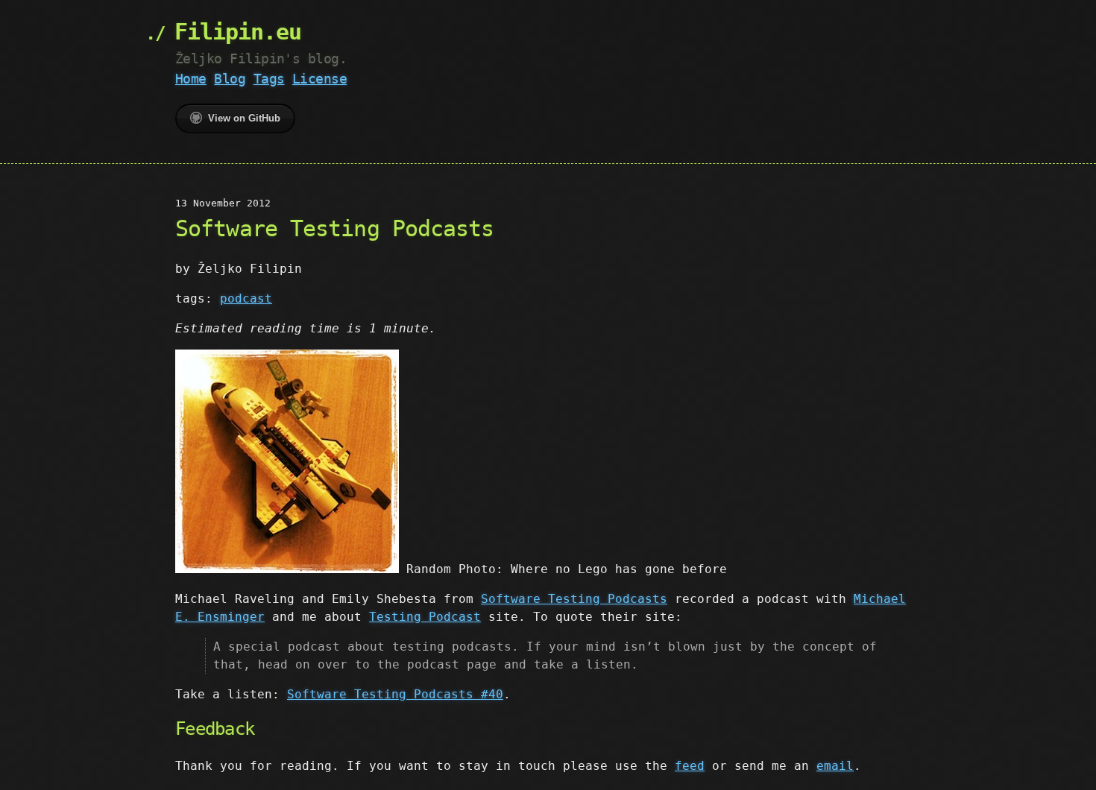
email (835, 766)
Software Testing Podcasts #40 (395, 694)
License (319, 78)
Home (191, 78)
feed (690, 766)
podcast (246, 298)
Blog (229, 78)
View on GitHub (244, 118)
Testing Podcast (425, 617)
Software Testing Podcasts (574, 599)
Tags (269, 78)
